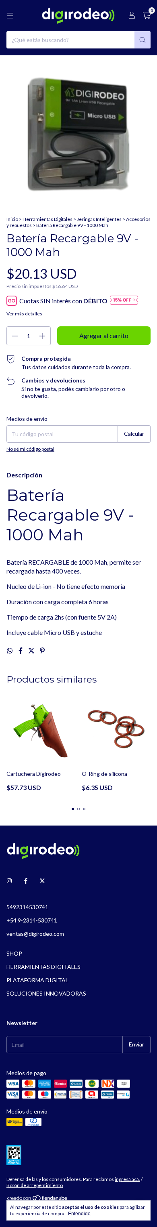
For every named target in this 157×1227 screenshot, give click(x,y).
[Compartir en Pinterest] (42, 650)
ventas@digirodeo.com (35, 933)
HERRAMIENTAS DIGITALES (43, 966)
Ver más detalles (24, 314)
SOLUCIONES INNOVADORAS (46, 993)
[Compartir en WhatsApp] (10, 650)
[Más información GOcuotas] (124, 301)
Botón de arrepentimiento (34, 1185)
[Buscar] (142, 39)
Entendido (79, 1213)
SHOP (14, 953)
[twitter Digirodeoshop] (42, 880)
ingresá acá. (127, 1179)
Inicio (12, 219)
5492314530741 (27, 906)
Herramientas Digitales (47, 219)
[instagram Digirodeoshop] (9, 880)
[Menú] (10, 15)
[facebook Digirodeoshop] (26, 880)
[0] (146, 15)
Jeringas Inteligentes (99, 219)
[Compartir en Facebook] (21, 650)
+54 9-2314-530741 (31, 920)
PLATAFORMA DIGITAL (37, 980)
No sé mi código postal (30, 449)
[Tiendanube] (37, 1200)
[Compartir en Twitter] (32, 650)
